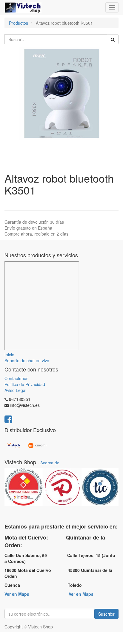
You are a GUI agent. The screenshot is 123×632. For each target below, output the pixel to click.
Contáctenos (16, 378)
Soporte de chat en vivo (26, 360)
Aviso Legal (15, 390)
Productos (18, 23)
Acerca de (49, 462)
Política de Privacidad (24, 384)
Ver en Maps (16, 594)
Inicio (9, 354)
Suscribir (106, 614)
